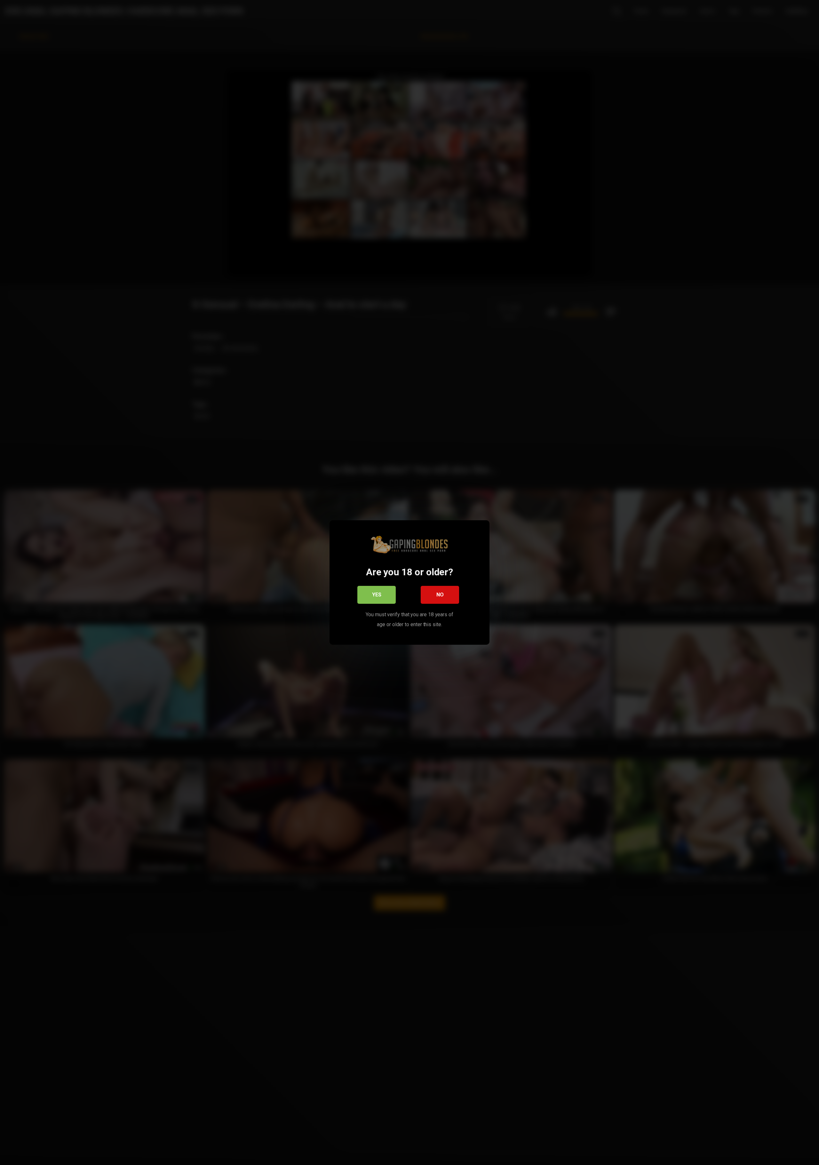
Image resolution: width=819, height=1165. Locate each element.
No (440, 595)
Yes (376, 595)
